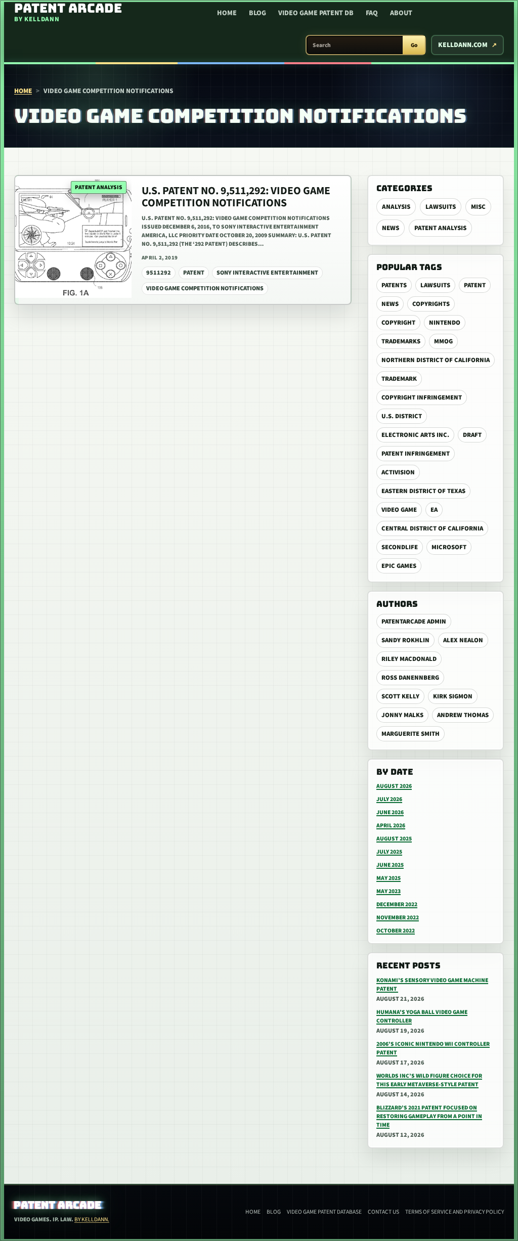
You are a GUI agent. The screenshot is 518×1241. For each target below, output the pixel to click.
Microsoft (448, 547)
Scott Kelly (400, 696)
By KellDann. (91, 1219)
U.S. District (401, 416)
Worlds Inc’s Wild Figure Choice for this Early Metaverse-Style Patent (429, 1080)
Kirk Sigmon (452, 696)
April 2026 (390, 825)
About (401, 13)
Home (227, 13)
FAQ (372, 13)
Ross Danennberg (410, 677)
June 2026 (390, 812)
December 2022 (396, 904)
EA (434, 509)
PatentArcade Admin (413, 621)
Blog (257, 13)
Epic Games (398, 565)
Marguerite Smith (410, 733)
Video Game (399, 509)
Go (414, 45)
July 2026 (389, 799)
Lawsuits (440, 206)
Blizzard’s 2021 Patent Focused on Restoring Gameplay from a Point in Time (429, 1116)
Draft (472, 434)
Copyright (398, 322)
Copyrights (431, 303)
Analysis (396, 206)
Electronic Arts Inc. (415, 434)
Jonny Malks (402, 715)
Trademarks (400, 341)
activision (398, 472)
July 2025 (389, 852)
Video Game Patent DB (316, 13)
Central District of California (432, 528)
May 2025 (388, 878)
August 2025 (394, 838)
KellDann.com (463, 45)
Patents (394, 285)
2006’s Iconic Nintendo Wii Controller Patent (433, 1048)
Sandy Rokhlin (405, 640)
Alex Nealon (463, 640)
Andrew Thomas (463, 715)
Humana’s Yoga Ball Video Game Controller (421, 1016)
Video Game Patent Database (324, 1212)
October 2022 (395, 930)
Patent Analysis (440, 228)
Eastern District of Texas (423, 491)
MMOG (443, 341)
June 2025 (390, 865)
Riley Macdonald (409, 658)
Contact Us (383, 1212)
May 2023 (388, 891)
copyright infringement (421, 397)
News (390, 228)
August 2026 (394, 786)
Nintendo (444, 322)
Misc (478, 206)
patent (475, 285)
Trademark (399, 378)
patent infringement (415, 453)
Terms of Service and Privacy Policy (454, 1212)
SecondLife (399, 547)
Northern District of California (435, 360)
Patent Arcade (58, 1205)
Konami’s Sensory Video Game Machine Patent (432, 984)
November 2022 (397, 917)
